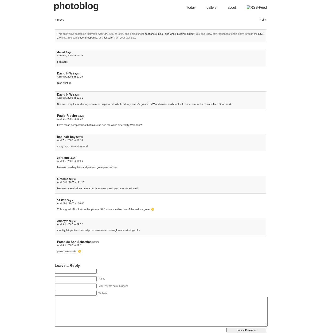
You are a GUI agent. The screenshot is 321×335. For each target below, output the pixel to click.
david (61, 52)
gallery (212, 7)
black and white (167, 33)
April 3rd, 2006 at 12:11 (70, 245)
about (231, 7)
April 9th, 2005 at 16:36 (70, 161)
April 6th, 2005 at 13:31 (70, 98)
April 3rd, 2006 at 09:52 (70, 224)
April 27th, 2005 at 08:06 (70, 203)
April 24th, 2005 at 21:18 (70, 182)
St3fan (61, 200)
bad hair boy (66, 137)
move (60, 19)
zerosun (63, 158)
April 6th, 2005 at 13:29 (70, 76)
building (181, 33)
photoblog (76, 6)
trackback (107, 37)
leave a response (87, 37)
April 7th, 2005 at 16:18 (70, 140)
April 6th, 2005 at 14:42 (70, 119)
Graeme (62, 179)
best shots (151, 33)
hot (262, 19)
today (191, 7)
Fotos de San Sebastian (74, 242)
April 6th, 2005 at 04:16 (70, 55)
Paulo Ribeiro (67, 115)
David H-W (64, 73)
